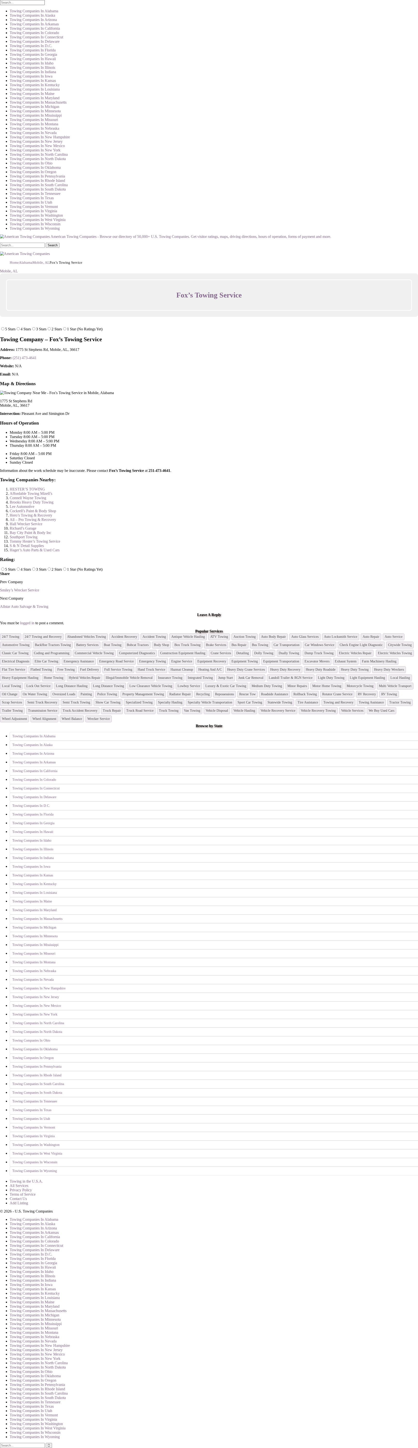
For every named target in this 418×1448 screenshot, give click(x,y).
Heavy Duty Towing (355, 669)
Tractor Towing (400, 702)
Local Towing (11, 686)
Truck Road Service (140, 710)
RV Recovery (367, 694)
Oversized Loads (63, 694)
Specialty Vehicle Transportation (210, 702)
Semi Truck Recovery (42, 702)
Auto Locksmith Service (340, 637)
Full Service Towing (118, 669)
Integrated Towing (200, 678)
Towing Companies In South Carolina (39, 185)
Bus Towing (260, 645)
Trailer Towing (12, 710)
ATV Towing (219, 637)
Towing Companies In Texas (32, 198)
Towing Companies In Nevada (33, 133)
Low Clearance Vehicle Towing (150, 686)
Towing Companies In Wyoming (35, 228)
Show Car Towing (108, 702)
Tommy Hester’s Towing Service (35, 541)
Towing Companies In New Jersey (36, 141)
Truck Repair (112, 710)
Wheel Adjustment (14, 719)
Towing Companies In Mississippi (36, 115)
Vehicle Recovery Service (278, 710)
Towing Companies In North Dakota (38, 159)
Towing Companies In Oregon (33, 172)
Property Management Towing (143, 694)
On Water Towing (35, 694)
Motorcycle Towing (360, 686)
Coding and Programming (51, 653)
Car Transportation (286, 645)
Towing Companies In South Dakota (38, 189)
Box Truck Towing (187, 645)
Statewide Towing (280, 702)
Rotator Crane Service (337, 694)
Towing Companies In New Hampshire (40, 137)
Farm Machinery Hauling (379, 661)
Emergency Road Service (116, 661)
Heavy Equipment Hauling (20, 678)
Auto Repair (371, 637)
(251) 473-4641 (25, 358)
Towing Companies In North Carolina (39, 154)
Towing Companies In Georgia (33, 54)
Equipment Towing (244, 661)
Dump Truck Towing (319, 653)
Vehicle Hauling (244, 710)
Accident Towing (154, 637)
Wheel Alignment (44, 719)
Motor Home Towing (326, 686)
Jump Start (225, 678)
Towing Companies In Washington (36, 215)
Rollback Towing (305, 694)
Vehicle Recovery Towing (318, 710)
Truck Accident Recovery (80, 710)
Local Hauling (400, 678)
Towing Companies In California (35, 28)
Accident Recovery (124, 637)
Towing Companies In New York (35, 150)
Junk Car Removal (250, 678)
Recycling (203, 694)
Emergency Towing (152, 661)
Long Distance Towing (108, 686)
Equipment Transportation (281, 661)
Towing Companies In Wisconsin (35, 224)
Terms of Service (23, 1194)
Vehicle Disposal (217, 710)
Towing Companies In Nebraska (34, 128)
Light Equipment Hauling (367, 678)
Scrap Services (12, 702)
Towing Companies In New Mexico (37, 146)
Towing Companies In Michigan (34, 107)
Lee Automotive (22, 506)
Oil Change (9, 694)
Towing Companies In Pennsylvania (37, 176)
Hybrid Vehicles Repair (84, 678)
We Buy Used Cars (381, 710)
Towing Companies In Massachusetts (38, 102)
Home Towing (53, 678)
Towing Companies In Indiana (33, 72)
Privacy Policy (21, 1190)
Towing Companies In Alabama (34, 11)
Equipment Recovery (211, 661)
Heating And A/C (210, 669)
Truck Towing (169, 710)
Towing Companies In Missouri (34, 120)
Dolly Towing (263, 653)
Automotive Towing (16, 645)
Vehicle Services (352, 710)
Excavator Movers (317, 661)
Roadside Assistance (274, 694)
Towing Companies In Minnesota (35, 111)
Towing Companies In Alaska (32, 15)
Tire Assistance (308, 702)
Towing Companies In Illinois (32, 67)
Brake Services (216, 645)
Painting (86, 694)
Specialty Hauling (170, 702)
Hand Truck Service (151, 669)
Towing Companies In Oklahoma (35, 167)
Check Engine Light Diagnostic (361, 645)
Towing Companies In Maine (32, 94)
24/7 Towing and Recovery (43, 637)
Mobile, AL (9, 271)
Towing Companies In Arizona (33, 20)
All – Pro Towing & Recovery (33, 520)
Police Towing (107, 694)
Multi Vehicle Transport (395, 686)
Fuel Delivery (89, 669)
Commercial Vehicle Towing (94, 653)
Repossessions (224, 694)
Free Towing (66, 669)
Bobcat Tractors (138, 645)
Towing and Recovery (338, 702)
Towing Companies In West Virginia (38, 220)
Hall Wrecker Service (26, 524)
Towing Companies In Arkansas (34, 24)
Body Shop (161, 645)
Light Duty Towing (331, 678)
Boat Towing (112, 645)
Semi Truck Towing (76, 702)
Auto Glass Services (305, 637)
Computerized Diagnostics (137, 653)
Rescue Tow (247, 694)
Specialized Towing (139, 702)
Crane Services (221, 653)
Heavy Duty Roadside (321, 669)
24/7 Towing (10, 637)
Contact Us (18, 1199)
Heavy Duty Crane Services (246, 669)
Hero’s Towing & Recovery (31, 515)
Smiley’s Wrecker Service (19, 590)
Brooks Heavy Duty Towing (31, 502)
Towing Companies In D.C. (31, 46)
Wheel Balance (72, 719)
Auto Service (394, 637)
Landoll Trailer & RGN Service (291, 678)
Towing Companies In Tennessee (35, 194)
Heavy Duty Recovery (285, 669)
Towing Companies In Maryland (35, 98)
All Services (19, 1186)
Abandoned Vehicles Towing (86, 637)
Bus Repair (238, 645)
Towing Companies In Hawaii (33, 59)
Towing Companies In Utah (31, 202)
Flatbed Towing (41, 669)
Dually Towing (289, 653)
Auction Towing (244, 637)
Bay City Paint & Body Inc (30, 533)
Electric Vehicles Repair (355, 653)
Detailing (242, 653)
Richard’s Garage (23, 528)
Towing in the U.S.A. (26, 1181)
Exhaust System (346, 661)
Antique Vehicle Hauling (188, 637)
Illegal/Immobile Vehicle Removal (129, 678)
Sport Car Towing (250, 702)
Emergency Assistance (79, 661)
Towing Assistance (371, 702)
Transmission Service (42, 710)
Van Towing (192, 710)
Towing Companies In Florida (33, 50)
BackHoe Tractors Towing (53, 645)
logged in (27, 623)
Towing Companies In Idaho (31, 63)
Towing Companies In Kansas (33, 80)
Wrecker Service (98, 719)
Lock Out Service (38, 686)
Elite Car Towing (46, 661)
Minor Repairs (297, 686)
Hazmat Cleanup (182, 669)
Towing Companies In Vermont (34, 207)
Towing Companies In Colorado (34, 33)
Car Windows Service (319, 645)
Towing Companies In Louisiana (35, 89)
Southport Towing (23, 537)
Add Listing (19, 1203)
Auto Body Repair (273, 637)
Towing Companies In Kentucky (35, 85)
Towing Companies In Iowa (31, 76)
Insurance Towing (170, 678)
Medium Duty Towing (267, 686)
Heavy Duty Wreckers (389, 669)
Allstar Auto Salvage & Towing (24, 606)
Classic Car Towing (15, 653)
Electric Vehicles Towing (395, 653)
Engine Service (181, 661)
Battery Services (87, 645)
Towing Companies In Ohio (31, 163)
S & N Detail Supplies (27, 546)
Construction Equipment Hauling (182, 653)
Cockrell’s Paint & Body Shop (33, 511)
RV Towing (389, 694)
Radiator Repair (180, 694)
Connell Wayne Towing (28, 498)
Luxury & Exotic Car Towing (225, 686)
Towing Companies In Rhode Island (37, 180)
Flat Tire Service (13, 669)
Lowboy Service (189, 686)
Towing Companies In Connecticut (36, 37)
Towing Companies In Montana (34, 124)
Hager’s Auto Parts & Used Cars (35, 550)
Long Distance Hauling (72, 686)
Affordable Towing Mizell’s (31, 493)
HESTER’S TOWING (27, 489)
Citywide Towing (400, 645)
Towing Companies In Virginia (33, 211)
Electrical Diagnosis (15, 661)
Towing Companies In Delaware (35, 41)
